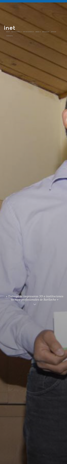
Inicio (8, 31)
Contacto (9, 35)
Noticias (53, 31)
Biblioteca (45, 31)
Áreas (38, 31)
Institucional (16, 31)
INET (11, 28)
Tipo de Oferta (28, 31)
